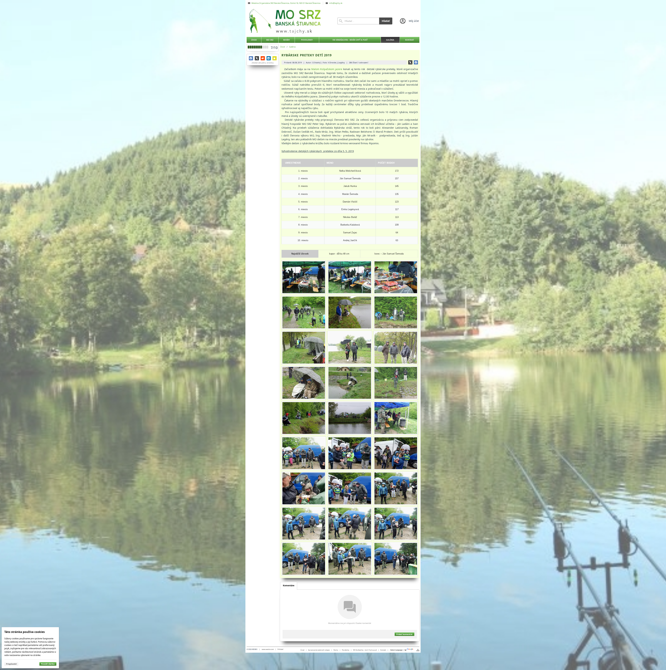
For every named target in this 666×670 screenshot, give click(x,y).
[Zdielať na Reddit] (263, 58)
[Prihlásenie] (409, 21)
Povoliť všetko (48, 664)
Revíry (336, 650)
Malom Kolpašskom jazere (326, 69)
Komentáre (288, 585)
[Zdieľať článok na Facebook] (416, 62)
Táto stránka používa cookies (24, 632)
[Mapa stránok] (417, 650)
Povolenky (345, 650)
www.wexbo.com (268, 649)
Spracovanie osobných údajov (319, 650)
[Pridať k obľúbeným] (274, 58)
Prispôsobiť (11, 664)
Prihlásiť (280, 649)
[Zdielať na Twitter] (257, 58)
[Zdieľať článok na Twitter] (410, 62)
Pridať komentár (404, 634)
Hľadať (386, 21)
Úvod (302, 650)
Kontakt (383, 650)
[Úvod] (288, 21)
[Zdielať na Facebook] (251, 58)
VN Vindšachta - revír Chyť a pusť (365, 650)
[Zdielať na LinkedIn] (269, 58)
